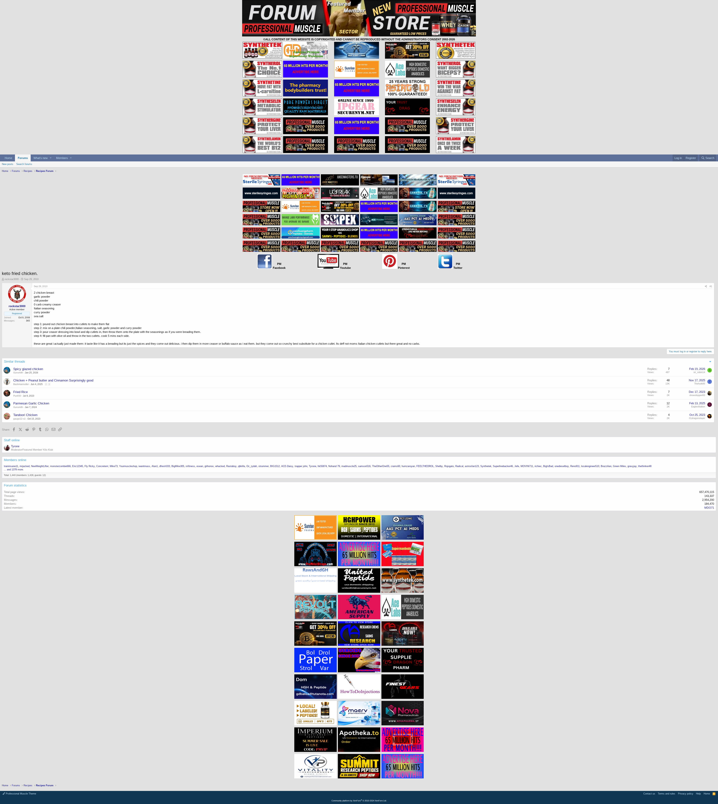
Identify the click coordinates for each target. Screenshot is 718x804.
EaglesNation (698, 406)
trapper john (301, 466)
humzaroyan (408, 466)
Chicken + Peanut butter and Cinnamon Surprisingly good (53, 380)
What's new (40, 158)
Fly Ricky (90, 466)
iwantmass (144, 466)
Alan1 (155, 466)
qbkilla (241, 466)
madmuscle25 (349, 466)
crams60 (395, 466)
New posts (7, 164)
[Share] (706, 286)
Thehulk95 (699, 383)
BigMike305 (177, 466)
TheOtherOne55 (380, 466)
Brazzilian (606, 466)
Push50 (17, 396)
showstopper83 (697, 395)
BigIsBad (548, 466)
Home (8, 158)
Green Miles (619, 466)
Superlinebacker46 (503, 466)
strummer (263, 466)
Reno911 (575, 466)
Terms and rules (666, 793)
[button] (50, 157)
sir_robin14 (699, 372)
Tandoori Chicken (25, 415)
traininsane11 (11, 466)
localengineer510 (590, 466)
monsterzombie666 (60, 466)
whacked (220, 466)
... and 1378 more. (14, 469)
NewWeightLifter (40, 466)
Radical (459, 466)
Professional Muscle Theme (20, 793)
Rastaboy (231, 466)
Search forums (24, 164)
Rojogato (449, 466)
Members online (15, 460)
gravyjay (632, 466)
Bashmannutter (21, 384)
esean (200, 466)
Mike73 (114, 466)
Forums (23, 158)
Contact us (649, 793)
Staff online (12, 440)
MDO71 (709, 507)
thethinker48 (644, 466)
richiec (538, 466)
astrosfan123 (472, 466)
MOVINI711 (527, 466)
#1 (711, 286)
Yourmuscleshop (128, 466)
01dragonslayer (697, 418)
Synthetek (485, 466)
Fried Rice (20, 392)
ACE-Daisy (287, 466)
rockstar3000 (12, 279)
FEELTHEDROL (425, 466)
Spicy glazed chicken (28, 369)
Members (62, 158)
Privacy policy (685, 793)
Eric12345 (77, 466)
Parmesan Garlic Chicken (31, 403)
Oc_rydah (251, 466)
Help (698, 793)
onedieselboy (562, 466)
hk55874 (322, 466)
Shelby (439, 466)
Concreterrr (102, 466)
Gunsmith (18, 372)
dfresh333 (164, 466)
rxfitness (190, 466)
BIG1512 (275, 466)
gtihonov (209, 466)
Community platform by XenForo (359, 801)
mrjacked (25, 466)
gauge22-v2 (19, 419)
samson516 (364, 466)
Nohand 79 (334, 466)
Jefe (516, 466)
